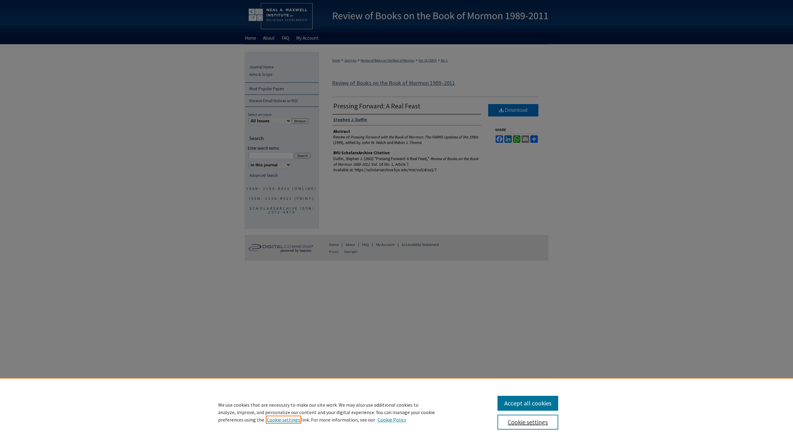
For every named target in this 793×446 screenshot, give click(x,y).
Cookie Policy (392, 420)
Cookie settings (283, 420)
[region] (396, 412)
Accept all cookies (527, 403)
